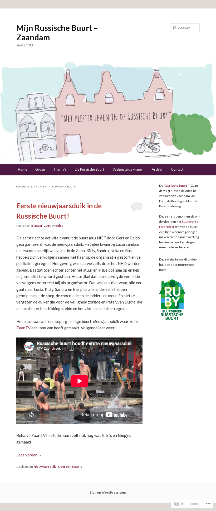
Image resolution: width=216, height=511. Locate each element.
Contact (177, 169)
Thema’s (60, 169)
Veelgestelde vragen (128, 169)
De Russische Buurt (89, 169)
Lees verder (29, 454)
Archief (157, 169)
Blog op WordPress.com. (108, 492)
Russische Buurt (175, 185)
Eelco (59, 226)
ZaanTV (23, 327)
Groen (40, 169)
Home (22, 169)
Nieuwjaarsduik (44, 467)
